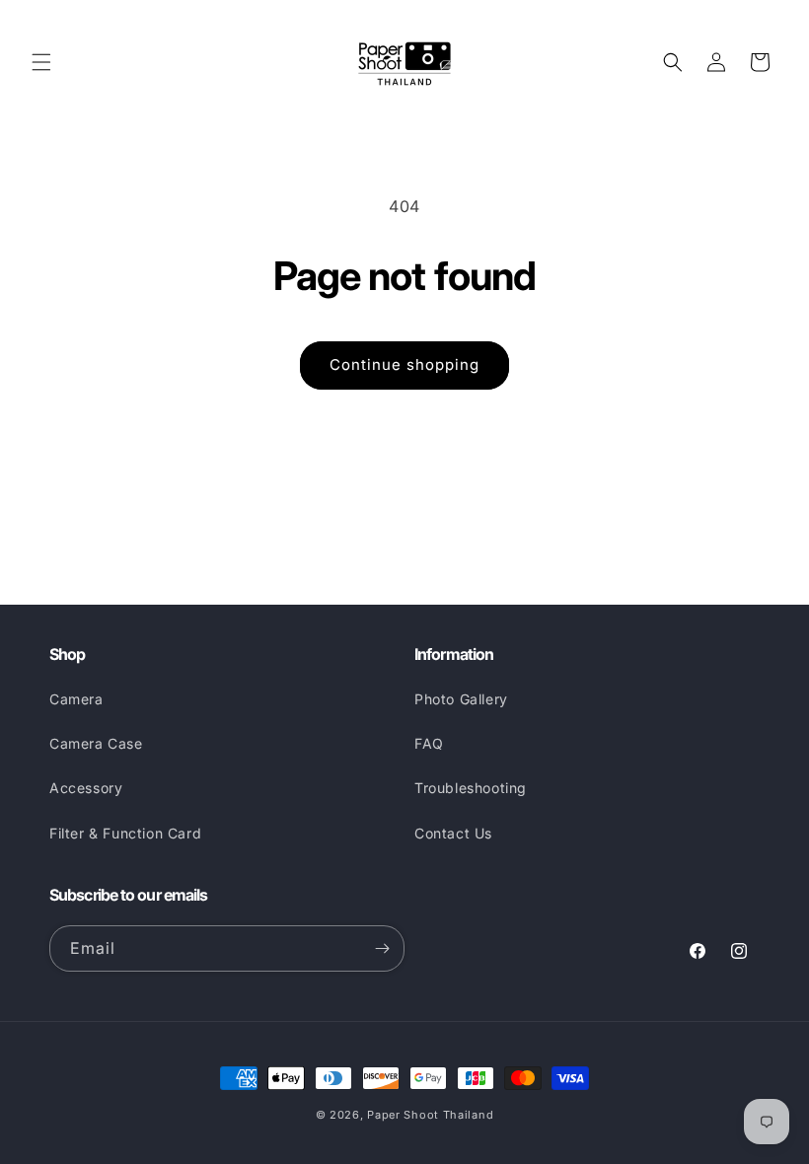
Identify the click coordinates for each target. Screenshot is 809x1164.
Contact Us (453, 833)
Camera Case (96, 743)
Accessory (85, 787)
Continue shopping (404, 364)
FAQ (429, 743)
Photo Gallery (461, 699)
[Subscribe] (382, 948)
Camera (76, 699)
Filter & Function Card (125, 833)
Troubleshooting (470, 787)
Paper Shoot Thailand (430, 1115)
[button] (41, 62)
